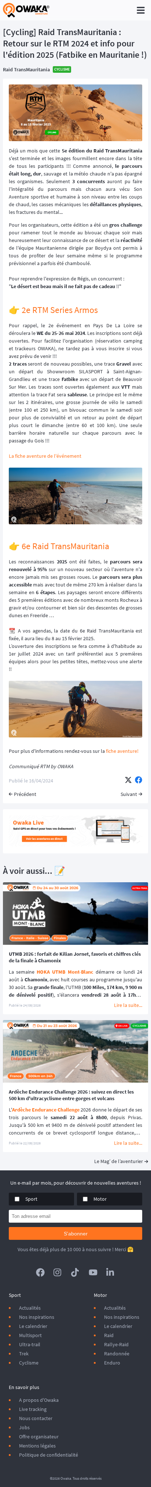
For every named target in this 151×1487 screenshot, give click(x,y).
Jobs (24, 1427)
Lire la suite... (128, 1005)
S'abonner (76, 1234)
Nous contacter (35, 1418)
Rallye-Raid (116, 1344)
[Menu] (140, 10)
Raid (109, 1335)
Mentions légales (37, 1445)
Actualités (30, 1308)
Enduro (112, 1362)
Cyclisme (28, 1362)
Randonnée (116, 1353)
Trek (24, 1353)
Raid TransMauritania (26, 69)
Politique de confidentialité (48, 1455)
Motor (100, 1199)
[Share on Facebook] (138, 780)
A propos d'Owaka (39, 1400)
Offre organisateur (39, 1436)
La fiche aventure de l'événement (45, 456)
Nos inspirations (36, 1317)
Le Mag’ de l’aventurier (118, 1161)
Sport (31, 1199)
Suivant (129, 794)
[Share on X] (128, 780)
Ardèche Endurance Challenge (46, 1109)
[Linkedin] (110, 1272)
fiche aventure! (122, 751)
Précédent (25, 794)
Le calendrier (33, 1326)
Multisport (30, 1335)
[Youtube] (93, 1272)
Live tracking (33, 1409)
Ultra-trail (29, 1344)
